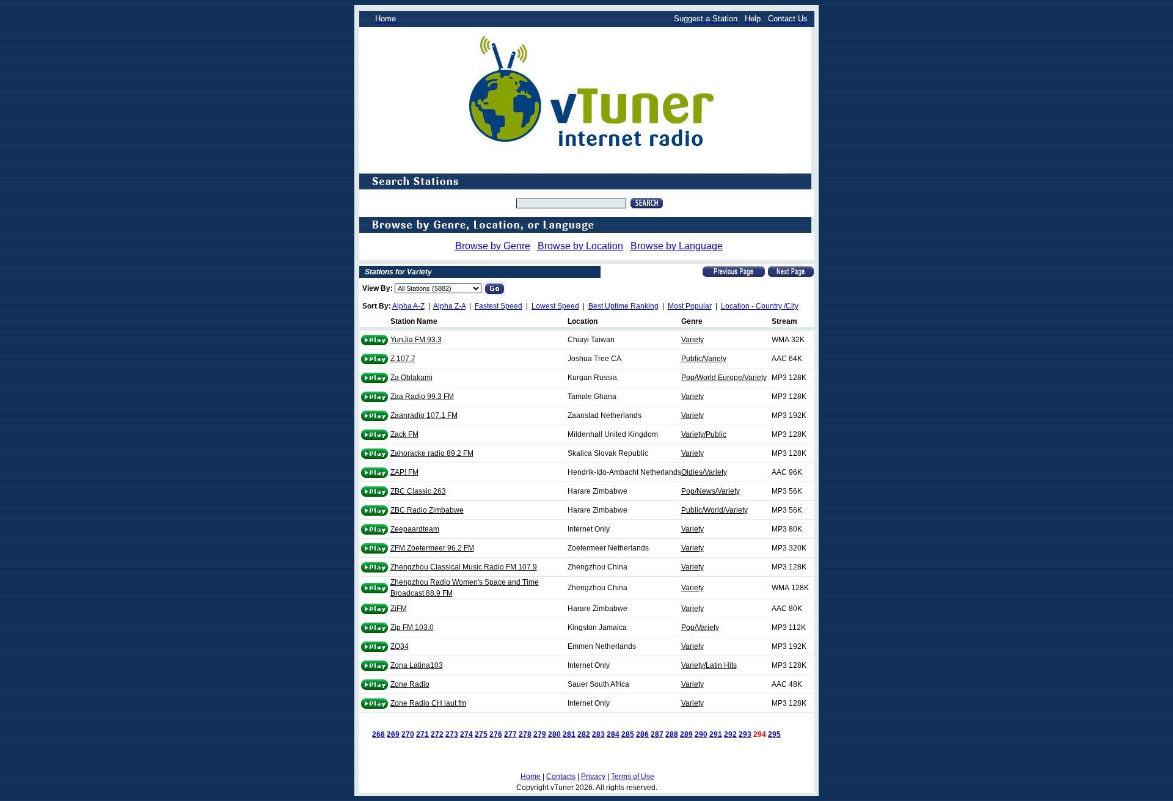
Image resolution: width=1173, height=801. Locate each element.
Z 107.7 (402, 358)
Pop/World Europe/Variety (724, 377)
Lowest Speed (555, 306)
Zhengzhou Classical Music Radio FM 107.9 (463, 567)
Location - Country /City (759, 306)
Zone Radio (409, 684)
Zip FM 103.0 (412, 627)
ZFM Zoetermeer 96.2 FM (432, 548)
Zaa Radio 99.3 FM (422, 396)
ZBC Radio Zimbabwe (427, 510)
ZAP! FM (404, 472)
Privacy (593, 776)
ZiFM (398, 608)
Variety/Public (703, 434)
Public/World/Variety (714, 510)
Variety (692, 339)
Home (531, 776)
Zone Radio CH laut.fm (428, 703)
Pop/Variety (700, 627)
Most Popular (690, 306)
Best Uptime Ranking (623, 306)
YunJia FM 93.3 (416, 339)
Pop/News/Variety (710, 491)
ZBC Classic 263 (418, 491)
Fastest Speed (498, 306)
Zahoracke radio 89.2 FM (431, 453)
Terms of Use (632, 776)
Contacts (561, 776)
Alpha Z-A (449, 306)
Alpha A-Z (408, 306)
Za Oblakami (411, 377)
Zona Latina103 (416, 665)
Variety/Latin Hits (709, 665)
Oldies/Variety (704, 472)
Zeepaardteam (414, 529)
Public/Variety (703, 358)
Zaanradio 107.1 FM (424, 415)
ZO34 (399, 646)
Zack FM (404, 434)
